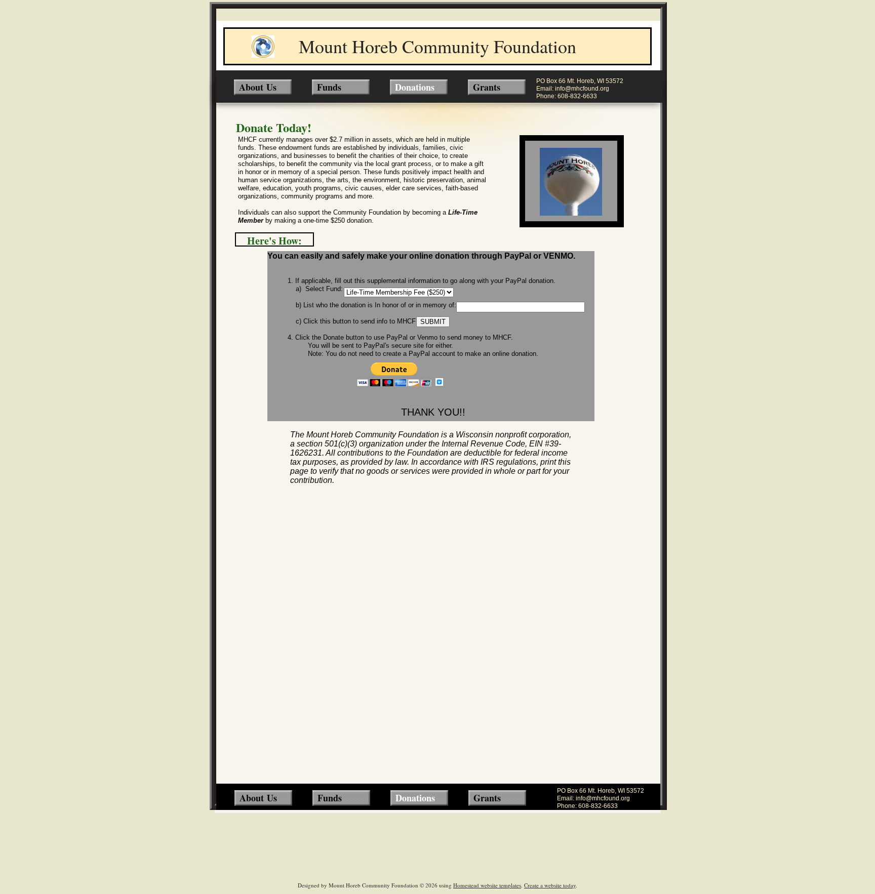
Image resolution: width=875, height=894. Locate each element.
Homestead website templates (487, 885)
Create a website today (550, 885)
